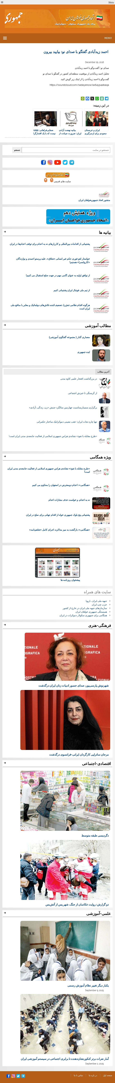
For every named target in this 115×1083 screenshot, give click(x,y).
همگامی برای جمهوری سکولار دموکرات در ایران (83, 615)
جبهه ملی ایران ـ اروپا (96, 601)
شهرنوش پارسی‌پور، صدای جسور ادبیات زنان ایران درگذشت (73, 685)
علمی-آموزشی (98, 913)
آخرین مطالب (103, 371)
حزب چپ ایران (99, 604)
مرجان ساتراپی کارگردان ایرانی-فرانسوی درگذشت (79, 754)
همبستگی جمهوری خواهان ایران (91, 611)
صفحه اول (107, 1075)
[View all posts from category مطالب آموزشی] (5, 326)
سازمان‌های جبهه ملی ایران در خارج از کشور (85, 608)
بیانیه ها (105, 232)
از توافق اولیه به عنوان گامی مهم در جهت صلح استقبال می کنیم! (58, 275)
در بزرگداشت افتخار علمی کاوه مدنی (78, 378)
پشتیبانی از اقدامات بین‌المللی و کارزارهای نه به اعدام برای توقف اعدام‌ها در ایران (50, 243)
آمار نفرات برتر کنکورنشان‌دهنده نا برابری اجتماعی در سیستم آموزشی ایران (65, 1059)
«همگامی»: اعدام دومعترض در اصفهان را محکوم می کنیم (61, 484)
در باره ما (93, 1075)
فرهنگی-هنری (99, 625)
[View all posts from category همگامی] (5, 457)
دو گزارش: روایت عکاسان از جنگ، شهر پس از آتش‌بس (77, 904)
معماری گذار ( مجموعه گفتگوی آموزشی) (69, 337)
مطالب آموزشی (98, 325)
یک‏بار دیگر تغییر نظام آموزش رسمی (88, 985)
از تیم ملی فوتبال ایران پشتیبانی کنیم (72, 290)
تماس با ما (78, 1075)
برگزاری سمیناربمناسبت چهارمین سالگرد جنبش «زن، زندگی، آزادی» (63, 407)
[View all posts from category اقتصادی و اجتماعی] (5, 764)
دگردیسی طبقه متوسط (95, 835)
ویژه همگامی (100, 457)
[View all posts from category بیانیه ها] (5, 233)
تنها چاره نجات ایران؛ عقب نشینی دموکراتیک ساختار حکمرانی (67, 421)
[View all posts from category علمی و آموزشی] (5, 914)
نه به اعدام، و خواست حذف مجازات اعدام (69, 499)
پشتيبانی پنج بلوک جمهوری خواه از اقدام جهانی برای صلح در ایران (58, 514)
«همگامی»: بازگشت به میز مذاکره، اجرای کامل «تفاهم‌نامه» (59, 529)
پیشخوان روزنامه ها (70, 580)
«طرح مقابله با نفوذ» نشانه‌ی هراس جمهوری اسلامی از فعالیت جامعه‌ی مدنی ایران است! (53, 436)
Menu (111, 2)
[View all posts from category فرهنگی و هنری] (5, 626)
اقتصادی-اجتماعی (96, 763)
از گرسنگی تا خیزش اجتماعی (82, 393)
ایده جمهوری (83, 351)
